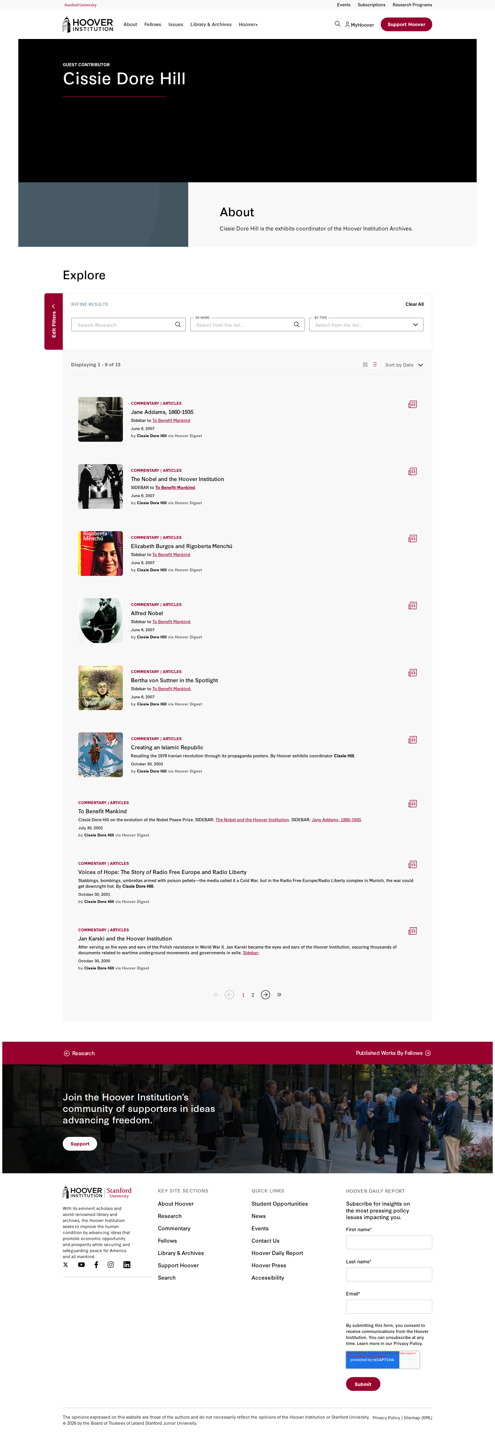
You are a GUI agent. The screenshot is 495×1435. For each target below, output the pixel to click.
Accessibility (268, 1277)
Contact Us (266, 1240)
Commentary (174, 1228)
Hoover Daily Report (277, 1252)
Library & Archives (211, 24)
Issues (175, 24)
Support (80, 1143)
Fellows (152, 24)
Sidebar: (251, 952)
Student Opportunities (280, 1203)
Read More (247, 419)
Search (167, 1277)
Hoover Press (269, 1265)
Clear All (415, 304)
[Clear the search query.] (287, 325)
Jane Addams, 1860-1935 (336, 819)
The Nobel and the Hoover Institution (252, 819)
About (130, 24)
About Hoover (176, 1203)
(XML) (426, 1417)
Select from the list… (338, 324)
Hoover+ (248, 24)
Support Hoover (406, 24)
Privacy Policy (386, 1417)
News (259, 1215)
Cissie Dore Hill (152, 435)
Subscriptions (372, 4)
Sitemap (412, 1417)
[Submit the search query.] (177, 324)
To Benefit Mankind (171, 420)
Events (344, 4)
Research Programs (412, 4)
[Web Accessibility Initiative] (81, 5)
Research (170, 1215)
